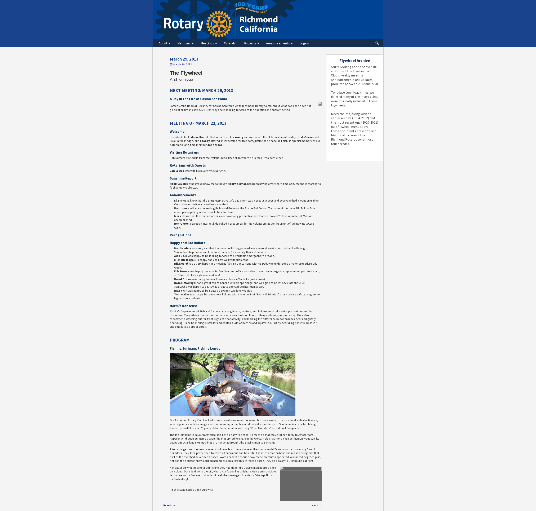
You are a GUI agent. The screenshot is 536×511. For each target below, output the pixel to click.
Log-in (304, 43)
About (163, 43)
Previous (168, 505)
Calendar (230, 43)
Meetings (207, 43)
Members (184, 43)
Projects (250, 43)
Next (317, 505)
